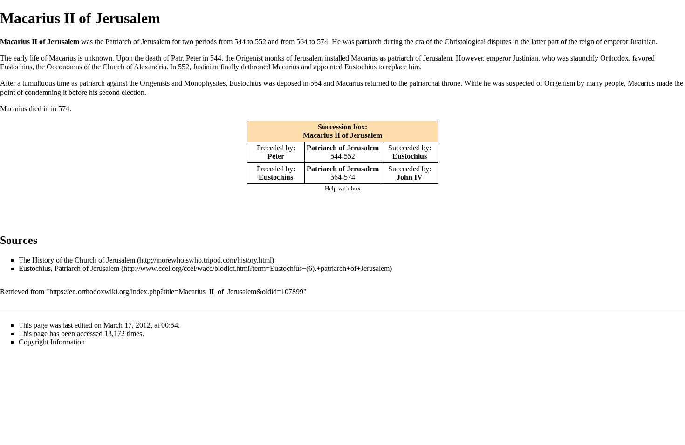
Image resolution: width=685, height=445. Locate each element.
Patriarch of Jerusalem (343, 148)
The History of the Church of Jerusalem (77, 260)
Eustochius (16, 67)
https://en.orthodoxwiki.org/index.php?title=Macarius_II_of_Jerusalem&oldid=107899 (176, 292)
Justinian (643, 42)
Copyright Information (52, 342)
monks (274, 58)
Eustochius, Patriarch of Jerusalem (69, 268)
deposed (289, 83)
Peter (193, 58)
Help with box (343, 188)
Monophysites (205, 83)
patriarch (369, 42)
